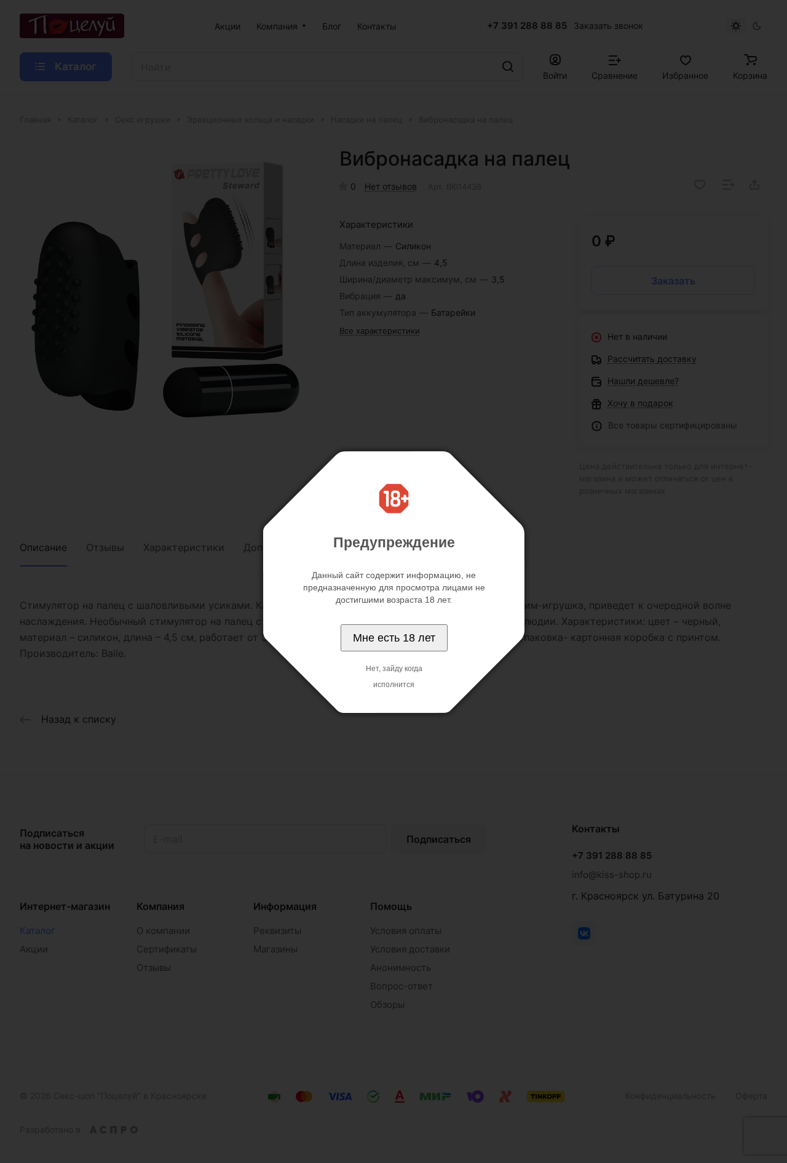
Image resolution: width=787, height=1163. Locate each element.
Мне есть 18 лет (394, 638)
